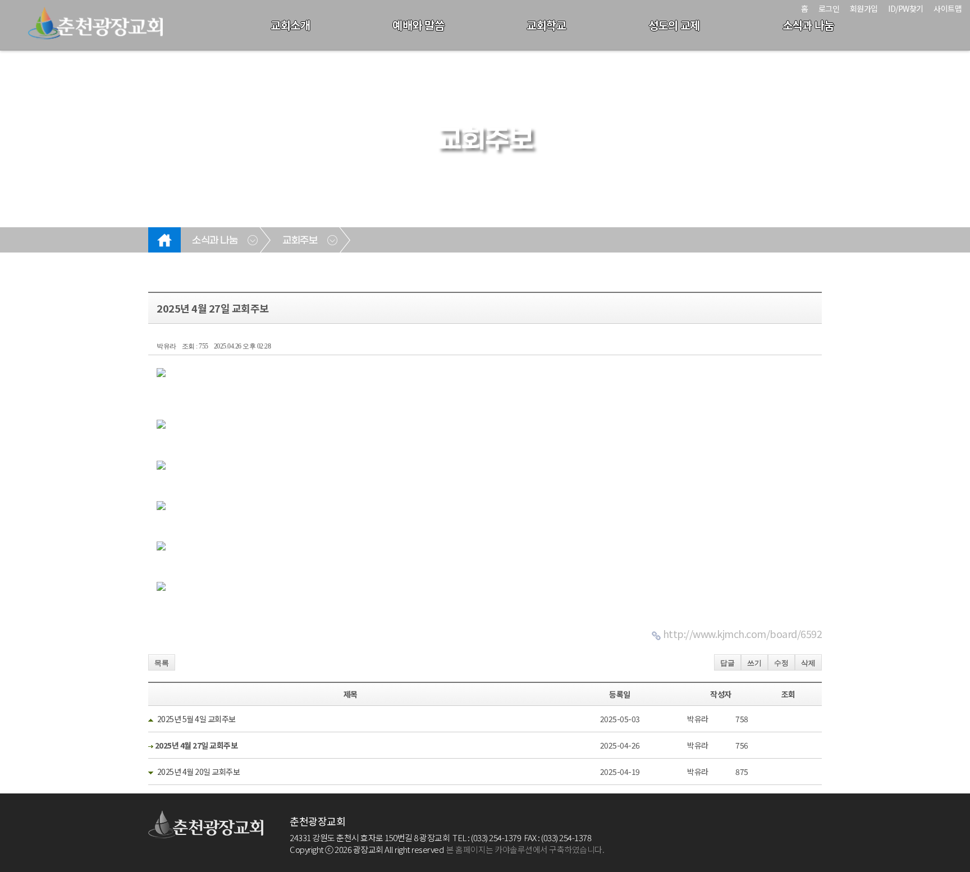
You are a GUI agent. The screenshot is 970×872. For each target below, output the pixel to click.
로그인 (829, 8)
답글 (727, 663)
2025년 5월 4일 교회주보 (196, 718)
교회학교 (546, 25)
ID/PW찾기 (905, 8)
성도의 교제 (674, 25)
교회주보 (299, 240)
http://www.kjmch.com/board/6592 (742, 633)
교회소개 (290, 25)
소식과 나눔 (808, 25)
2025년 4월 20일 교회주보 (198, 771)
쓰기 (754, 663)
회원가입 (864, 8)
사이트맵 (948, 8)
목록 (161, 663)
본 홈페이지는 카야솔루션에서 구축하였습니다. (525, 849)
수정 (781, 663)
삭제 (808, 663)
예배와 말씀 (418, 25)
